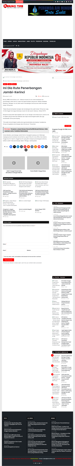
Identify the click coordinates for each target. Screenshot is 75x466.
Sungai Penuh (21, 41)
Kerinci (10, 41)
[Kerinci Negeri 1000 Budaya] (42, 204)
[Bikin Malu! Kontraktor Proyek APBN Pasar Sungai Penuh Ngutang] (56, 149)
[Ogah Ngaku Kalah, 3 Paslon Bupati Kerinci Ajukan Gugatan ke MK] (56, 333)
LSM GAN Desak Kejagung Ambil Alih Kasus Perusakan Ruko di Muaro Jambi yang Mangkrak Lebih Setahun (26, 193)
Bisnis (9, 81)
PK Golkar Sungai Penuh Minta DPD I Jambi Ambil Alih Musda (66, 283)
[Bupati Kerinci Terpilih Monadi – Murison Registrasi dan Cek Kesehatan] (56, 311)
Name (5, 244)
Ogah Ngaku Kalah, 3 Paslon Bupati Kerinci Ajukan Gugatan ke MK (66, 332)
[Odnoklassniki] (35, 146)
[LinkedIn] (17, 146)
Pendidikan (39, 41)
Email (4, 250)
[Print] (26, 149)
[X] (14, 146)
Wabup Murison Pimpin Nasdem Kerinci (65, 303)
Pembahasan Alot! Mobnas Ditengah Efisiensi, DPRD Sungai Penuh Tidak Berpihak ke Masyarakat (66, 293)
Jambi (28, 41)
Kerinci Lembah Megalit (25, 209)
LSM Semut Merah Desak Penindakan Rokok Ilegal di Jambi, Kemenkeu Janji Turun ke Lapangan (42, 192)
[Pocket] (39, 146)
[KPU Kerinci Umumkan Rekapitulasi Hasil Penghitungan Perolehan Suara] (56, 342)
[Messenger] (42, 146)
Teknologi (52, 41)
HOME (5, 41)
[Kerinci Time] (14, 6)
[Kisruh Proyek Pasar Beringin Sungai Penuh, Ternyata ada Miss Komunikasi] (56, 139)
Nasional (45, 41)
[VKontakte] (32, 146)
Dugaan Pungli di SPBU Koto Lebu (61, 130)
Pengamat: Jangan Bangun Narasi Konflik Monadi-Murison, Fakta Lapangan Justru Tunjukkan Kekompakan (9, 212)
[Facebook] (10, 146)
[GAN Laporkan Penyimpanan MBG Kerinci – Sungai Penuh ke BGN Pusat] (10, 185)
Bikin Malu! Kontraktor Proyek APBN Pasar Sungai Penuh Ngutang (66, 148)
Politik (33, 41)
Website (29, 250)
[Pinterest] (25, 146)
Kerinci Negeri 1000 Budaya (40, 210)
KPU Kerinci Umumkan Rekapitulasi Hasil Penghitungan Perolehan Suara (66, 342)
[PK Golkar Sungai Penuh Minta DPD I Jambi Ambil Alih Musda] (56, 284)
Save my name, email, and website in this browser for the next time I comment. (22, 256)
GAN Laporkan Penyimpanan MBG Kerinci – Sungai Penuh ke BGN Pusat (40, 1)
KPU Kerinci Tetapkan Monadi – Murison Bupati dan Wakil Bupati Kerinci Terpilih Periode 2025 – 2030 (66, 321)
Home (5, 81)
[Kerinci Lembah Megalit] (26, 204)
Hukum (15, 41)
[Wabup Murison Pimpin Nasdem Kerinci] (56, 303)
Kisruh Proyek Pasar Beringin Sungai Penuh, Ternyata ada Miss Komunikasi (66, 139)
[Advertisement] (37, 28)
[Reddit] (28, 146)
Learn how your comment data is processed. (31, 262)
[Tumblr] (21, 146)
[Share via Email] (46, 146)
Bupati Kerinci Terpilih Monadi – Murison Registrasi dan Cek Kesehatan (66, 311)
